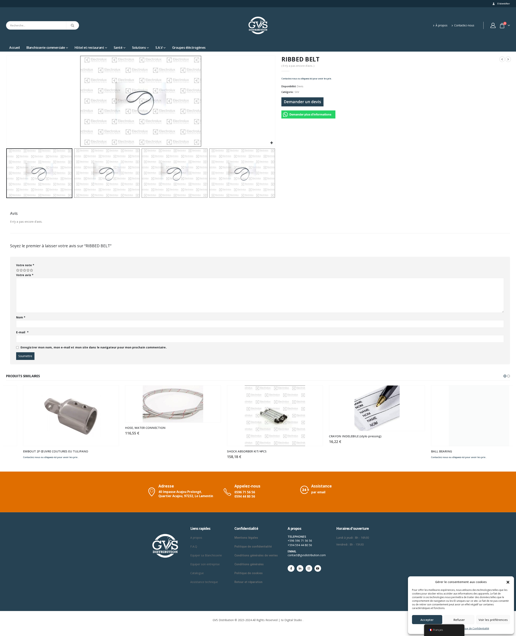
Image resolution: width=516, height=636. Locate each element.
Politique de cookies (248, 573)
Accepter (427, 620)
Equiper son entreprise (205, 564)
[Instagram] (309, 568)
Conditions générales (249, 564)
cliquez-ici (306, 78)
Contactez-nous (464, 25)
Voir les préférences (493, 620)
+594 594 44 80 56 (300, 545)
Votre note (25, 265)
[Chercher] (72, 25)
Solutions (139, 47)
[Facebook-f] (291, 568)
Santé (118, 47)
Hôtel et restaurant (89, 47)
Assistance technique (204, 582)
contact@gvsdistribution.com (307, 555)
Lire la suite (95, 392)
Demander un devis (302, 101)
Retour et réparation (248, 582)
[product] (54, 416)
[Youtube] (317, 568)
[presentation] (7, 101)
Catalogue (197, 573)
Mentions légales (246, 537)
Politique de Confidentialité (473, 628)
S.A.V (159, 47)
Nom (20, 317)
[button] (508, 582)
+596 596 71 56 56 (300, 540)
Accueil (14, 47)
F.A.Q (193, 546)
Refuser (459, 620)
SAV (297, 92)
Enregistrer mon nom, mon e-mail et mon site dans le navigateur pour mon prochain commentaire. (94, 347)
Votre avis (24, 275)
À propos (441, 25)
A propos (196, 537)
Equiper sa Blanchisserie (206, 555)
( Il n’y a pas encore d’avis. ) (297, 66)
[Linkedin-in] (300, 568)
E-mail (22, 332)
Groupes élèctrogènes (189, 47)
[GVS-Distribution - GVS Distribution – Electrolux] (258, 25)
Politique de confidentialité (253, 546)
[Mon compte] (493, 25)
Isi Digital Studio (291, 620)
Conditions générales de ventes (256, 555)
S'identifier (503, 3)
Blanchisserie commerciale (45, 47)
